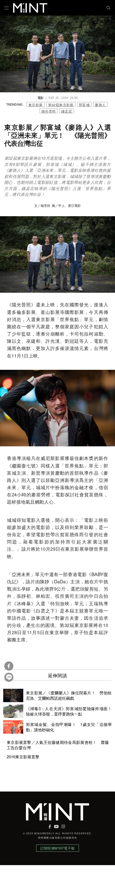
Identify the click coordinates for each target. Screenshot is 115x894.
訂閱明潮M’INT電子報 (57, 848)
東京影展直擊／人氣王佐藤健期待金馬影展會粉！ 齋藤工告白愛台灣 (58, 745)
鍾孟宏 (66, 111)
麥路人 (100, 104)
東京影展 (35, 104)
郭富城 (84, 104)
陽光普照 (48, 111)
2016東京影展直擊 (23, 756)
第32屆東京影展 (61, 104)
